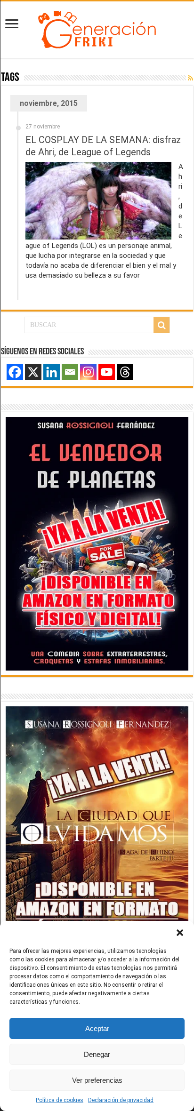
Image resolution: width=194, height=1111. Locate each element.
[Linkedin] (51, 372)
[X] (33, 372)
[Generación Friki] (97, 28)
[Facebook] (15, 372)
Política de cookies (59, 1100)
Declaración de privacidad (121, 1100)
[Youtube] (106, 372)
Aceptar (97, 1028)
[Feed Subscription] (190, 78)
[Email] (70, 372)
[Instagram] (88, 372)
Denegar (97, 1054)
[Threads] (125, 372)
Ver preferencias (97, 1080)
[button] (180, 932)
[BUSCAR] (162, 325)
